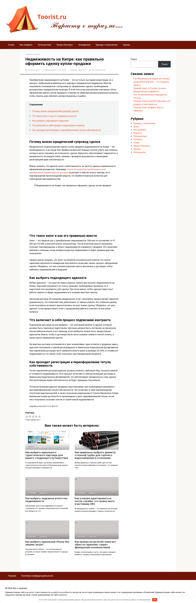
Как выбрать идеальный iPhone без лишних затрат (47, 543)
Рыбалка (137, 139)
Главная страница (32, 54)
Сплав (11, 45)
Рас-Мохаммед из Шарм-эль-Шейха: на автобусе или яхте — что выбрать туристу (151, 81)
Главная (12, 576)
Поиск (134, 59)
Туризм (126, 45)
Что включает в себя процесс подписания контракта (58, 125)
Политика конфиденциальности (37, 576)
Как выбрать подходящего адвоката (50, 120)
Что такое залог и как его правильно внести (54, 116)
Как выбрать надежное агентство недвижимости (46, 500)
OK (154, 600)
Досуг (136, 126)
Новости (81, 70)
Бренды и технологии (106, 45)
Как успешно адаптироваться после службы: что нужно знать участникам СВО (95, 501)
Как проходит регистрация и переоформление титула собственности (66, 130)
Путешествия (44, 45)
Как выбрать (25, 45)
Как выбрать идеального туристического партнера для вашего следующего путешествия (46, 455)
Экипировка (84, 45)
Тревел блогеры (64, 45)
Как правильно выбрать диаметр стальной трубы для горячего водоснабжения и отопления (95, 455)
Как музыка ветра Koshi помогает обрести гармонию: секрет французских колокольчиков (95, 544)
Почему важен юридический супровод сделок (55, 111)
